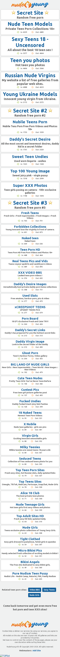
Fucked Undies (30, 401)
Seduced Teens (30, 458)
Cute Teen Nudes (30, 378)
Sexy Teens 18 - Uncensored (30, 42)
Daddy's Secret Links (30, 330)
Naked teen (30, 238)
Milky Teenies (30, 447)
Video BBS (35, 590)
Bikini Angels (30, 562)
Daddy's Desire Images (30, 284)
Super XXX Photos (30, 185)
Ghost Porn (30, 353)
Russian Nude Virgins (30, 75)
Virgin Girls (30, 435)
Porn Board (30, 318)
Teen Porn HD (30, 249)
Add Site (37, 650)
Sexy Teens (49, 590)
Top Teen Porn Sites (30, 470)
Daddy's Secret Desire (30, 139)
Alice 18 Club (30, 493)
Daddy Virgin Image (30, 341)
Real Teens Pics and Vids (30, 261)
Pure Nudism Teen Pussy (30, 573)
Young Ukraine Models (30, 94)
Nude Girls (30, 527)
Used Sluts (30, 295)
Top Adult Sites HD (30, 516)
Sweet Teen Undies (30, 156)
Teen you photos (30, 60)
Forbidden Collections (30, 226)
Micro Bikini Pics (30, 550)
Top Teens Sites (30, 481)
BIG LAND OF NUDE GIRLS (30, 364)
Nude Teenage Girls (30, 504)
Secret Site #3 (30, 203)
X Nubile (30, 424)
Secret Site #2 (30, 110)
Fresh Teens (30, 213)
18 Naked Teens (30, 412)
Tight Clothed (30, 539)
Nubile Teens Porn (30, 122)
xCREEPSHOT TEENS (30, 307)
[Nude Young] (30, 4)
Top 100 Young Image (30, 171)
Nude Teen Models (30, 24)
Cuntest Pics (30, 389)
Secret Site (30, 13)
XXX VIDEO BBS (30, 272)
